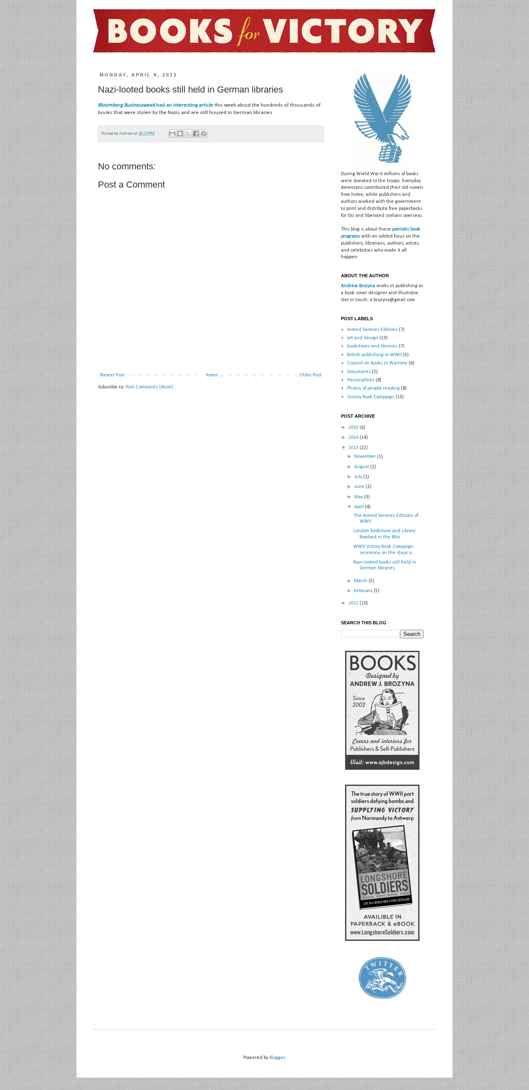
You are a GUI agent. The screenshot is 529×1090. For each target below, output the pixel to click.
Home (212, 375)
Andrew (126, 133)
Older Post (310, 375)
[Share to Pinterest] (204, 133)
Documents (359, 371)
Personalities (360, 380)
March (361, 580)
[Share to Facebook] (196, 133)
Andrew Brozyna (358, 285)
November (365, 456)
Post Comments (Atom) (149, 387)
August (362, 466)
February (364, 590)
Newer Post (112, 375)
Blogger (277, 1057)
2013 (354, 447)
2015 (354, 427)
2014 (354, 437)
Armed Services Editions (372, 329)
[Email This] (172, 133)
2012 (354, 603)
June (360, 486)
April (359, 507)
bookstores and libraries (372, 346)
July (358, 476)
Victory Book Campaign (370, 397)
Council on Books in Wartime (377, 363)
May (359, 497)
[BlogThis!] (180, 133)
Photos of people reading (373, 388)
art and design (362, 338)
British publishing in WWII (374, 354)
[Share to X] (188, 133)
